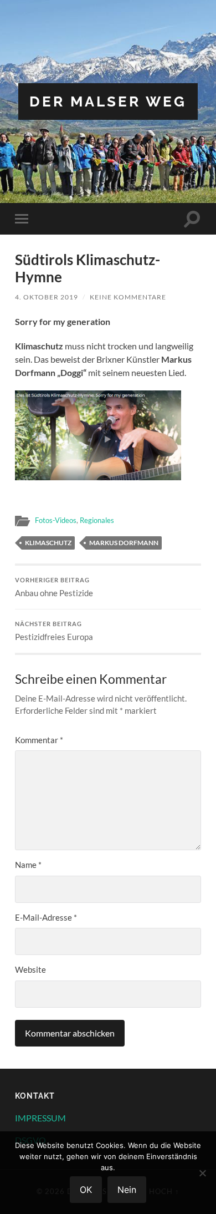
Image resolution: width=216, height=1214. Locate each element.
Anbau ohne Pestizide (54, 587)
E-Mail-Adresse (46, 917)
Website (30, 969)
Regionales (97, 520)
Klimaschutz (48, 543)
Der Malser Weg (108, 101)
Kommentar (39, 740)
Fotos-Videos (55, 520)
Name (28, 865)
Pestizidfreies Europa (54, 631)
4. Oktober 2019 (46, 297)
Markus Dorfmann (123, 543)
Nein (126, 1189)
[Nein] (202, 1173)
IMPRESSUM (40, 1118)
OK (86, 1189)
